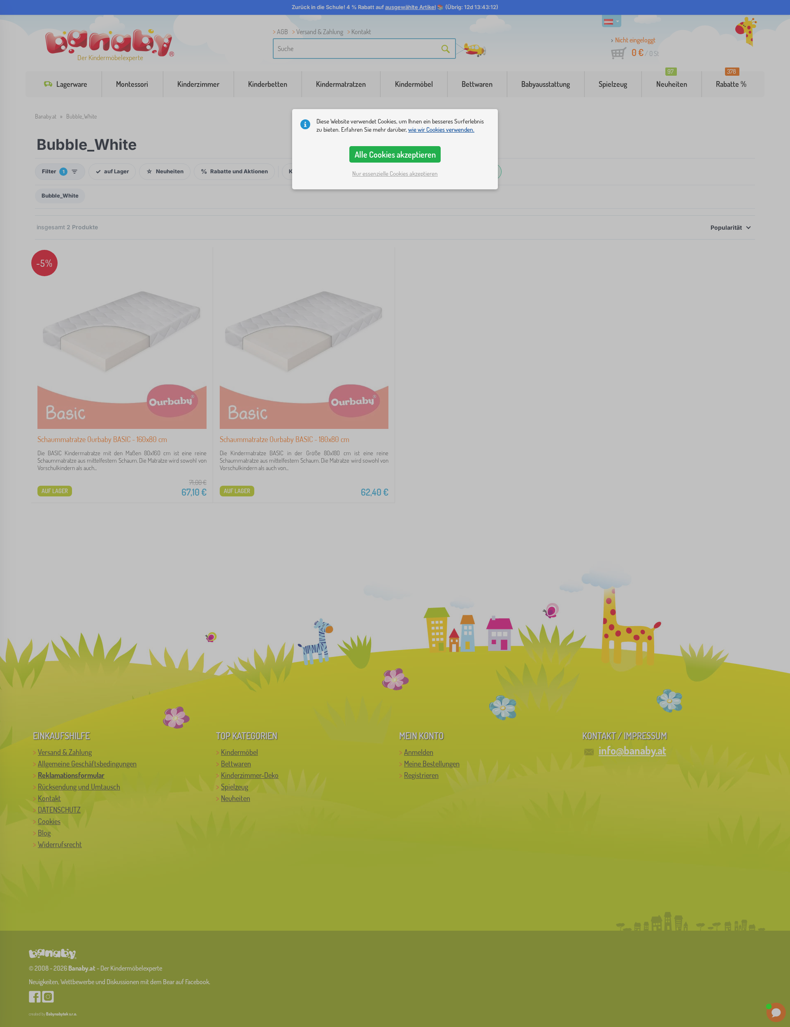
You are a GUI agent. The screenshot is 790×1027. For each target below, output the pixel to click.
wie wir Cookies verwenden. (441, 129)
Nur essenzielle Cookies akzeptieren (395, 173)
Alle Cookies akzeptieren (395, 154)
